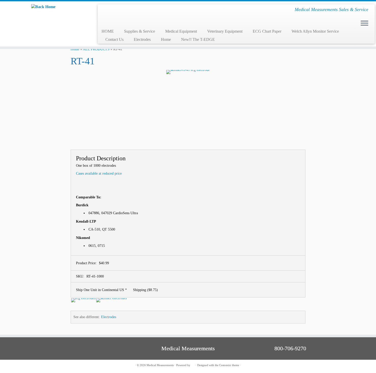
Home (166, 39)
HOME (108, 31)
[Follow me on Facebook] (48, 365)
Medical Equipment (181, 31)
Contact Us (114, 39)
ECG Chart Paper (267, 31)
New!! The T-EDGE (198, 39)
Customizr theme (229, 365)
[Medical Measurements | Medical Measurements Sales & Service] (43, 7)
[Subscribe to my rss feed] (41, 365)
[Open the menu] (364, 23)
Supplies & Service (139, 31)
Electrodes (142, 39)
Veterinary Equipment (224, 31)
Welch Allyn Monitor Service (315, 31)
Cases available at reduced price (99, 173)
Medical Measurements (160, 365)
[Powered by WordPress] (193, 364)
